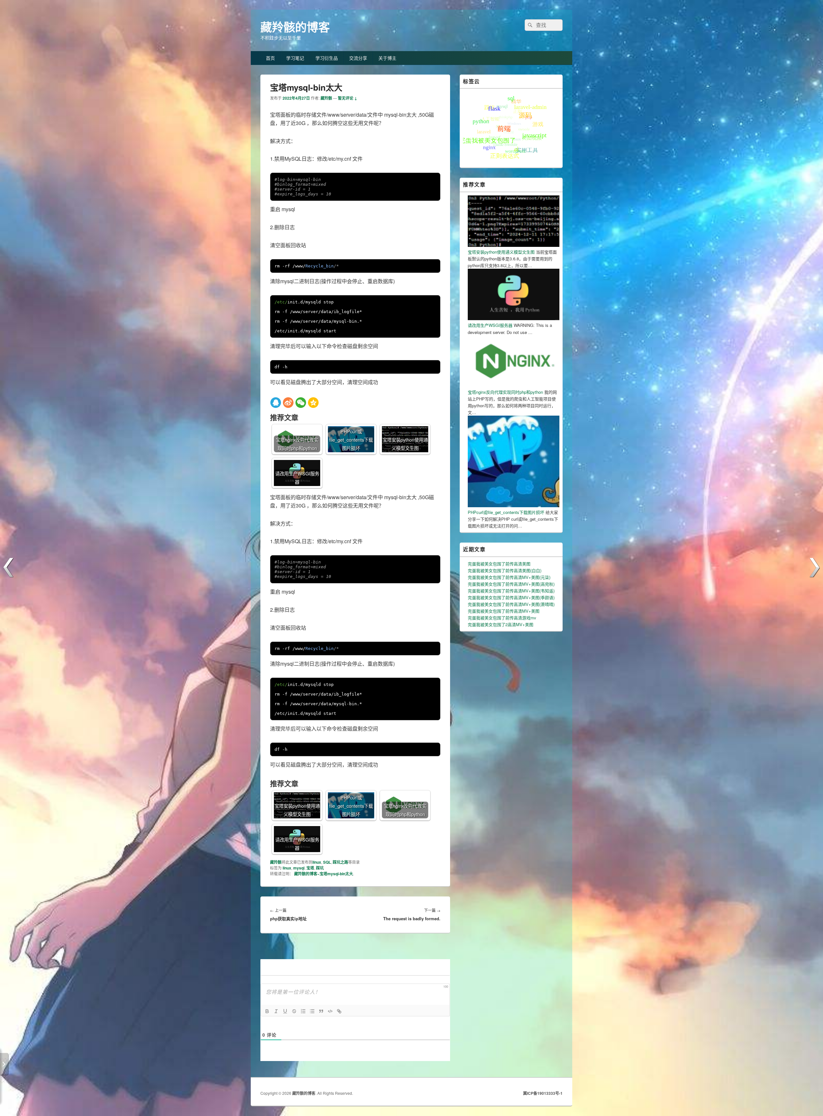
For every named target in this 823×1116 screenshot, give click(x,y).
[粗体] (267, 1011)
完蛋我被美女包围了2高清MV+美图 (500, 624)
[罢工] (294, 1011)
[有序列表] (303, 1011)
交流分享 (358, 58)
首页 (270, 58)
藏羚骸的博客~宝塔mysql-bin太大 (323, 874)
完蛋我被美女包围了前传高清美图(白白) (504, 570)
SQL (327, 862)
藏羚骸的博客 (295, 26)
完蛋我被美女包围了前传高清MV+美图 (503, 611)
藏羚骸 (326, 98)
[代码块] (330, 1011)
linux (316, 862)
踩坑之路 (340, 862)
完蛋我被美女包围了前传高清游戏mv (502, 618)
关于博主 (387, 58)
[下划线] (285, 1011)
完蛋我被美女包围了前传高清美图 (499, 564)
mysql (298, 868)
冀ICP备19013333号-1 (543, 1093)
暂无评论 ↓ (347, 98)
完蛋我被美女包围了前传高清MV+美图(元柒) (509, 577)
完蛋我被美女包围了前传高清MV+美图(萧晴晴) (511, 604)
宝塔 (310, 868)
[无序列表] (312, 1011)
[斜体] (276, 1011)
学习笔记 (295, 58)
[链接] (339, 1011)
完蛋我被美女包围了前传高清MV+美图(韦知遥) (511, 591)
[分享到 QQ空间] (313, 402)
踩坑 (320, 868)
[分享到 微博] (288, 402)
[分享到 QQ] (275, 402)
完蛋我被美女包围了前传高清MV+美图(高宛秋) (511, 584)
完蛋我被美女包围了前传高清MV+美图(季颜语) (511, 597)
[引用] (321, 1011)
